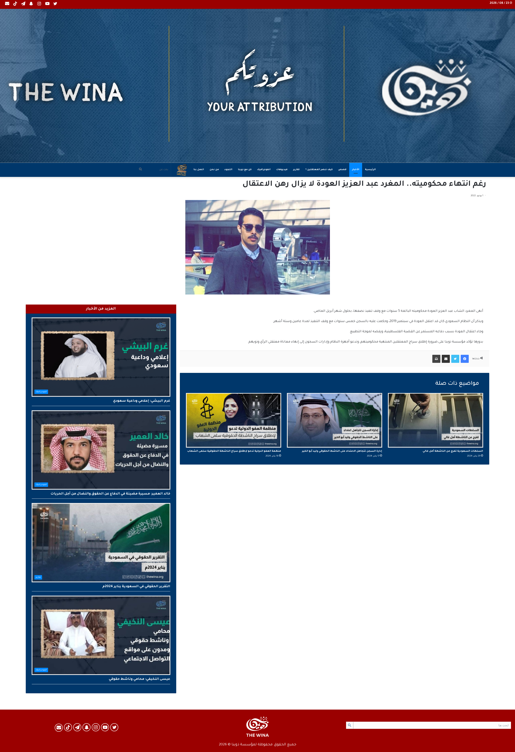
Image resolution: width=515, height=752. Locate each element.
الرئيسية (370, 169)
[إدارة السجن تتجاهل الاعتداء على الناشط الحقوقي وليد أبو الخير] (334, 420)
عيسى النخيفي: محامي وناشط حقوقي (139, 679)
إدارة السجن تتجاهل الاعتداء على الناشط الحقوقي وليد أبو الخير (342, 451)
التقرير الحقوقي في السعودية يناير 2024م (136, 586)
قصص (342, 169)
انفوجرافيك (264, 169)
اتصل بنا (199, 169)
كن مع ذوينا (244, 169)
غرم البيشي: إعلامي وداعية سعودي (141, 401)
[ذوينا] (257, 86)
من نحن (214, 169)
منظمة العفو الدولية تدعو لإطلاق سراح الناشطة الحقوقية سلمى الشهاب (234, 451)
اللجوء (228, 169)
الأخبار (355, 169)
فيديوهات (281, 169)
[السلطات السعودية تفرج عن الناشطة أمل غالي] (435, 420)
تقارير (296, 169)
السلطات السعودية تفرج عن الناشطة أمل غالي (453, 451)
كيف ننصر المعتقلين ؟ (319, 169)
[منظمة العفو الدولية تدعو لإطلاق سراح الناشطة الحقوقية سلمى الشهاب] (233, 420)
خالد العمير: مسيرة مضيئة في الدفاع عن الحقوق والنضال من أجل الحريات (110, 494)
